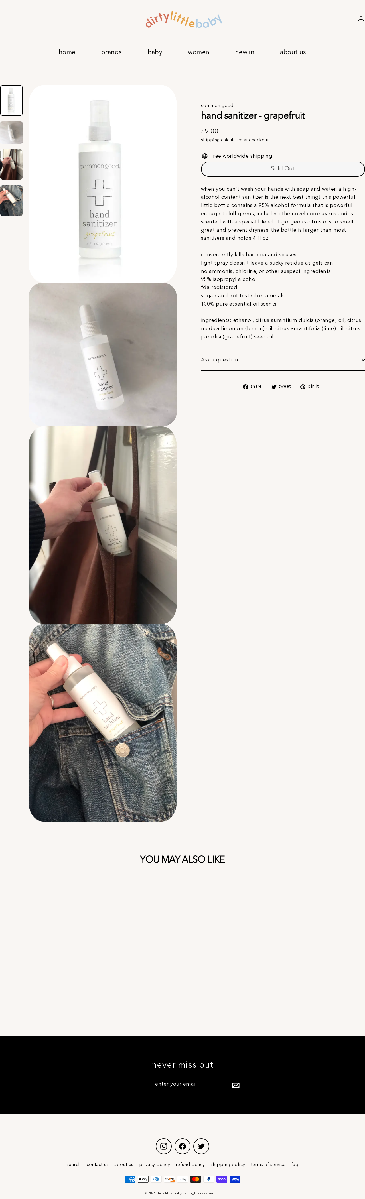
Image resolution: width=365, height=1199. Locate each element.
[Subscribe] (235, 1084)
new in (245, 52)
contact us (98, 1165)
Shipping (210, 140)
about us (123, 1165)
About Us (293, 52)
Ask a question (219, 360)
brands (111, 52)
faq (294, 1165)
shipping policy (228, 1165)
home (67, 52)
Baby (155, 52)
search (74, 1165)
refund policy (190, 1165)
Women (198, 52)
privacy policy (154, 1165)
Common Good (217, 105)
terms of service (268, 1165)
